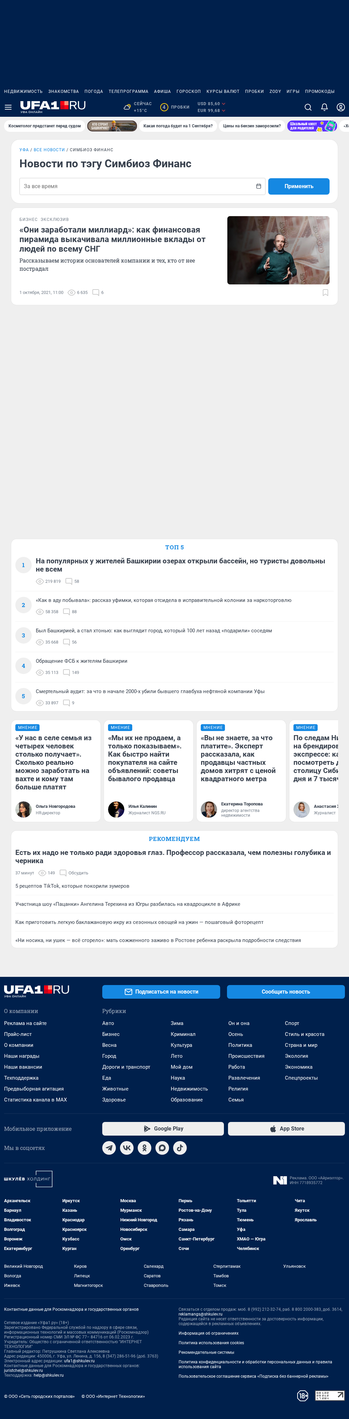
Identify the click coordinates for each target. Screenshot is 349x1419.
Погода (94, 91)
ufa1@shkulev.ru (79, 1361)
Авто (108, 1023)
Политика (240, 1045)
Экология (296, 1056)
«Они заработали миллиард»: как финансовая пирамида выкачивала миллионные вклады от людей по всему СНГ (112, 239)
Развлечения (244, 1078)
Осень (235, 1034)
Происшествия (246, 1056)
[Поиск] (308, 107)
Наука (178, 1078)
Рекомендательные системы (206, 1352)
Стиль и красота (304, 1034)
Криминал (183, 1034)
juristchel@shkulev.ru (23, 1370)
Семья (236, 1100)
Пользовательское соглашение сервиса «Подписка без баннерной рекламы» (254, 1376)
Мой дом (182, 1067)
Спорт (292, 1023)
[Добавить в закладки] (325, 293)
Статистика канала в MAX (35, 1100)
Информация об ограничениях (209, 1333)
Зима (177, 1023)
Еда (106, 1078)
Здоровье (114, 1100)
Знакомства (63, 91)
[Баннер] (112, 126)
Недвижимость (23, 91)
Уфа (24, 149)
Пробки (254, 91)
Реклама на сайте (25, 1023)
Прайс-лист (18, 1034)
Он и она (238, 1023)
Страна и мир (301, 1045)
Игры (293, 91)
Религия (238, 1089)
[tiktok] (180, 1148)
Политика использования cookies (211, 1342)
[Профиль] (341, 107)
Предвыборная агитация (34, 1089)
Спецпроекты (301, 1078)
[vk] (127, 1148)
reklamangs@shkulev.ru (201, 1314)
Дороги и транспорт (126, 1067)
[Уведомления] (324, 107)
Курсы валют (223, 91)
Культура (181, 1045)
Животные (115, 1089)
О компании (18, 1045)
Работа (236, 1067)
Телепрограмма (129, 91)
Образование (187, 1100)
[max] (162, 1148)
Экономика (299, 1067)
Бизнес (111, 1034)
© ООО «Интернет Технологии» (113, 1396)
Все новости (49, 149)
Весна (109, 1045)
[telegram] (109, 1148)
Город (109, 1056)
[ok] (144, 1148)
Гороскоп (189, 91)
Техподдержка (21, 1078)
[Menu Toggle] (8, 107)
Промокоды (320, 91)
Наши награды (22, 1056)
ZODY (275, 91)
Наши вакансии (23, 1067)
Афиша (162, 91)
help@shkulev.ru (49, 1375)
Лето (177, 1056)
